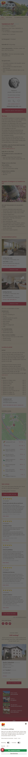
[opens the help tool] (2, 749)
